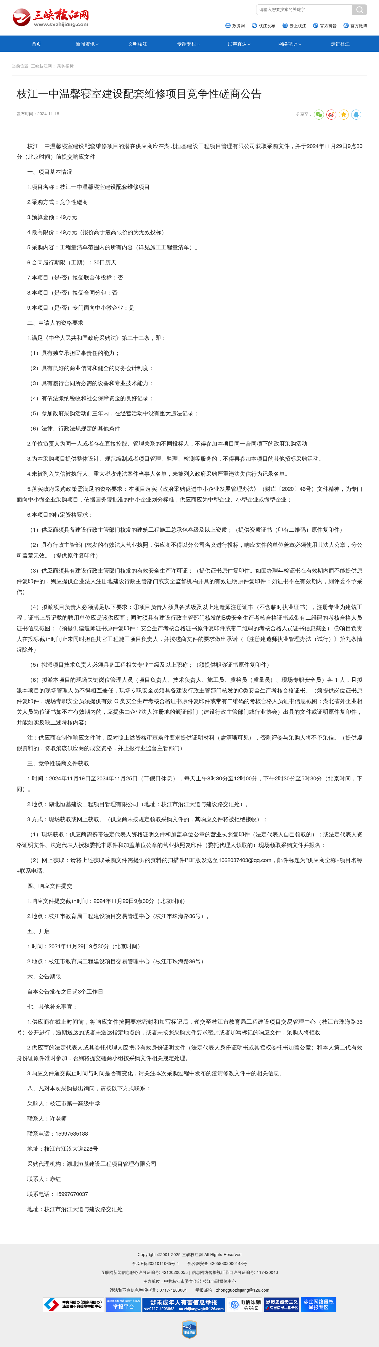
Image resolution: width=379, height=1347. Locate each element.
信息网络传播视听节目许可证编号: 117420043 (235, 1272)
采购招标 (65, 66)
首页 (36, 43)
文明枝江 (137, 43)
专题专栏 (186, 43)
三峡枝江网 (41, 66)
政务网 (238, 25)
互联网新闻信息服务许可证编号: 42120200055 (144, 1272)
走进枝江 (340, 43)
